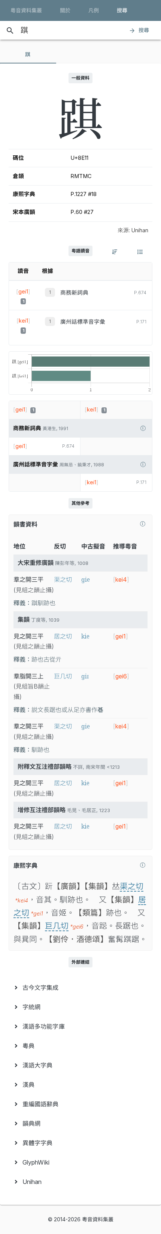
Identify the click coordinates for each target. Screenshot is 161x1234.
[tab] (28, 54)
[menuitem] (80, 987)
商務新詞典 (74, 292)
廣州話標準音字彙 (82, 321)
